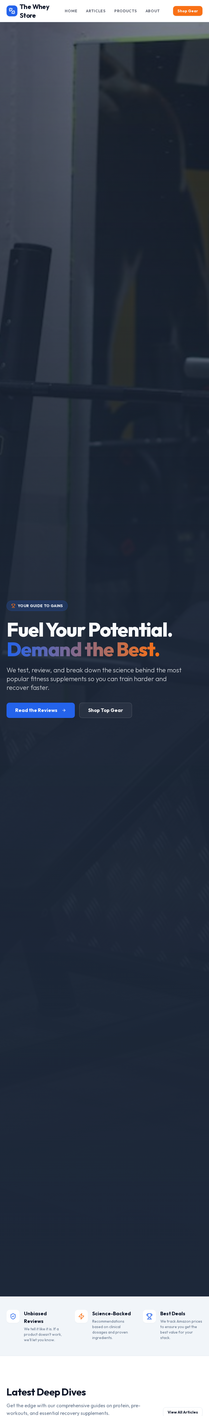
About (153, 10)
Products (125, 10)
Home (71, 10)
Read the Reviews (36, 710)
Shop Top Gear (105, 710)
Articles (96, 10)
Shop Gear (187, 10)
